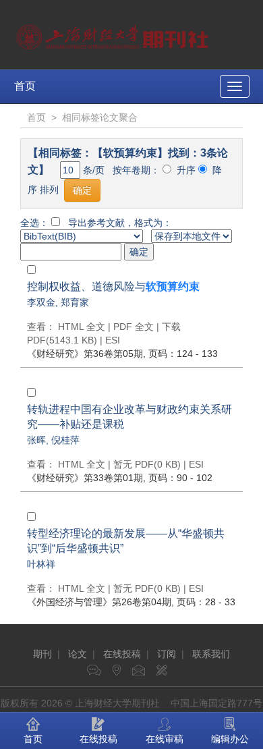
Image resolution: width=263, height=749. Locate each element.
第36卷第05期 (85, 353)
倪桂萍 (65, 440)
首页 (25, 86)
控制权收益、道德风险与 (113, 286)
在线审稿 (164, 738)
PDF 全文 (133, 326)
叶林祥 (41, 564)
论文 (77, 653)
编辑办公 (230, 738)
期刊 (42, 653)
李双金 (41, 302)
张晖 (36, 440)
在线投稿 (122, 653)
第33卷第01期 (85, 477)
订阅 (166, 653)
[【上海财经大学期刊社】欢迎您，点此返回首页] (114, 33)
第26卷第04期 (99, 602)
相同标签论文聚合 (100, 117)
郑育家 (75, 302)
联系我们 (211, 653)
